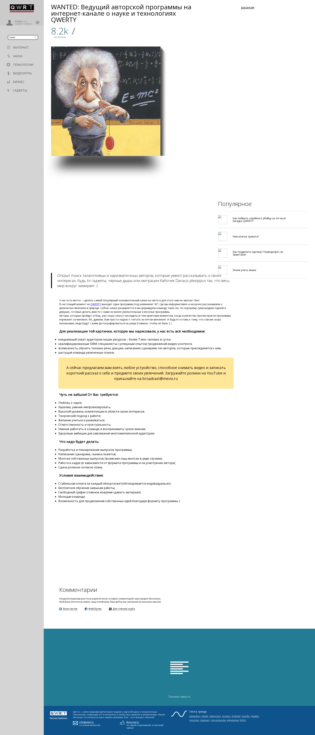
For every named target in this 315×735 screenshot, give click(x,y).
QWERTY (95, 304)
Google (245, 716)
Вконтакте (133, 722)
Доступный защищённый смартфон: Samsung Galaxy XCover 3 (176, 145)
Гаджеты (20, 90)
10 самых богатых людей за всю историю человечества (250, 147)
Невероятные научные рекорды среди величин (177, 109)
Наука (17, 56)
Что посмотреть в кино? (287, 150)
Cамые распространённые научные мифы (212, 110)
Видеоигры (22, 73)
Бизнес (18, 82)
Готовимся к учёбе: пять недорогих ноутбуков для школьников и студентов (287, 72)
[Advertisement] (153, 181)
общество (215, 716)
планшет (205, 720)
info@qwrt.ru (86, 722)
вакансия (247, 7)
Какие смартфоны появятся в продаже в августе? (286, 110)
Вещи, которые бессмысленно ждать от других (215, 147)
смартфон (194, 716)
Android (236, 716)
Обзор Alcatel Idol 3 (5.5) (221, 77)
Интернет (21, 48)
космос (226, 716)
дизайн (255, 716)
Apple (205, 716)
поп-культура (218, 720)
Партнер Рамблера (58, 718)
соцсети (194, 720)
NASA (243, 720)
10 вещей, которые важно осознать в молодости (248, 110)
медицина (232, 720)
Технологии (23, 65)
